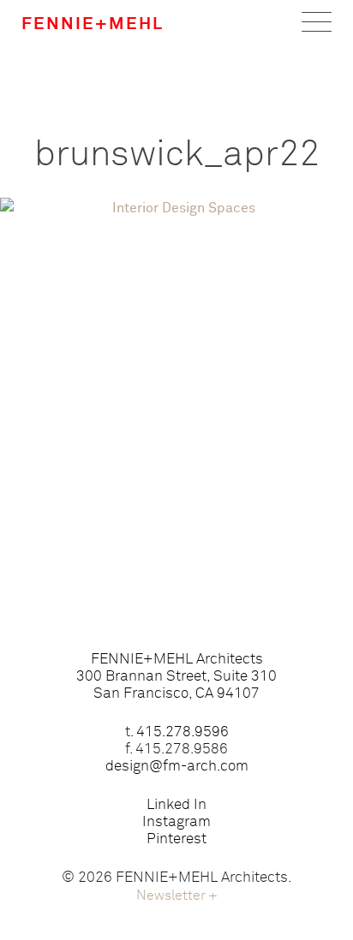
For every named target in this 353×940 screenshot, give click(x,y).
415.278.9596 (182, 732)
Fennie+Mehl (92, 24)
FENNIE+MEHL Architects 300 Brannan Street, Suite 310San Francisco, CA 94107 (176, 676)
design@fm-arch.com (176, 766)
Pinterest (176, 839)
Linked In (176, 805)
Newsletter (177, 895)
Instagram (176, 822)
